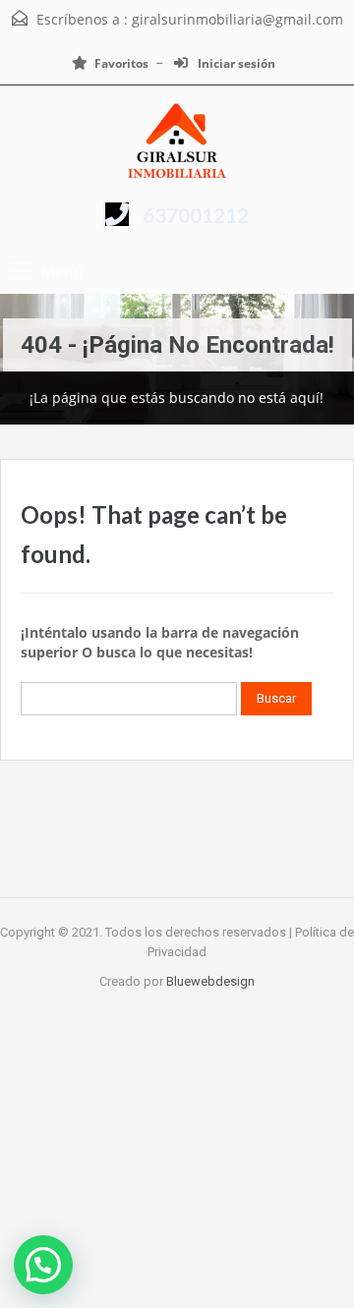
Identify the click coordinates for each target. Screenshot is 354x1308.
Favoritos (121, 63)
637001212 (196, 214)
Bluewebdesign (210, 981)
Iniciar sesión (235, 63)
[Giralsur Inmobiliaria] (177, 141)
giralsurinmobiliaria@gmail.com (237, 19)
